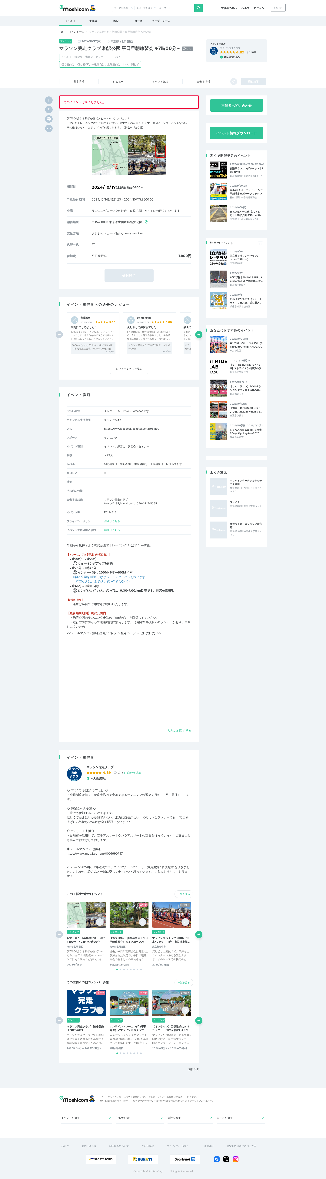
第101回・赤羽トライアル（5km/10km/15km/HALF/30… (246, 345)
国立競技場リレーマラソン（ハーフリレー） (244, 257)
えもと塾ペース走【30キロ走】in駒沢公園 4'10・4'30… (246, 213)
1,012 (253, 52)
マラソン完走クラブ (230, 48)
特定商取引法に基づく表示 (241, 1146)
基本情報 (79, 81)
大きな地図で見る (179, 730)
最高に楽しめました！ (84, 327)
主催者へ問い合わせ (236, 106)
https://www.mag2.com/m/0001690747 (95, 853)
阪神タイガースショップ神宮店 (246, 525)
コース (138, 20)
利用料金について (119, 1146)
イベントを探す (70, 1117)
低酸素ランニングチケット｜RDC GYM (247, 170)
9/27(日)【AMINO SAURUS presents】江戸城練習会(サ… (246, 279)
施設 (115, 20)
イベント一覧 (76, 31)
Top (61, 31)
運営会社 (209, 1146)
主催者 (93, 20)
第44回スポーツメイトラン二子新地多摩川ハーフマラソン (246, 191)
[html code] (49, 128)
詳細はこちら (112, 521)
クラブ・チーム (161, 20)
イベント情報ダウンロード (236, 133)
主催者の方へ (229, 8)
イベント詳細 (160, 81)
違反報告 (193, 1069)
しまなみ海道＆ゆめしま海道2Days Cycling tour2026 (246, 431)
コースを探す (225, 1117)
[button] (198, 334)
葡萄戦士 (85, 317)
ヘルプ (245, 8)
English (278, 7)
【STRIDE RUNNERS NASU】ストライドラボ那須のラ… (246, 366)
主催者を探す (123, 1117)
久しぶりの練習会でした (141, 327)
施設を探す (174, 1117)
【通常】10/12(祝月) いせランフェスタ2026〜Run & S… (246, 409)
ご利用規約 (148, 1146)
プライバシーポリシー (179, 1146)
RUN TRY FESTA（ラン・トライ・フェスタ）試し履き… (246, 300)
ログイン (259, 8)
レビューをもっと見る (129, 368)
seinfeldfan (144, 317)
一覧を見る (184, 893)
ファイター (236, 502)
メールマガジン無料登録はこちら (114, 633)
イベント (70, 20)
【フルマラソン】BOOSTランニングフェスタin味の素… (245, 388)
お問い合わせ (89, 1146)
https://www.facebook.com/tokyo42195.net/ (131, 428)
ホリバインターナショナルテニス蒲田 (246, 482)
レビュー (118, 81)
